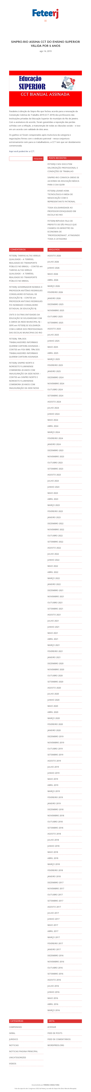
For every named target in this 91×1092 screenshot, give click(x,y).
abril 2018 (52, 858)
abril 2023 (52, 499)
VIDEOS (12, 1063)
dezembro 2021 (55, 590)
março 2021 (53, 645)
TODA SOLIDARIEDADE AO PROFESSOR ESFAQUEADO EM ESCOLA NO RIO (61, 211)
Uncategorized (17, 1057)
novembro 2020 (55, 669)
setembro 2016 (55, 973)
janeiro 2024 (54, 444)
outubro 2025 (55, 316)
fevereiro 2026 (55, 292)
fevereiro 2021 (55, 651)
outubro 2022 (55, 535)
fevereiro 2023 (55, 511)
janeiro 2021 (54, 657)
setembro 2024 (55, 395)
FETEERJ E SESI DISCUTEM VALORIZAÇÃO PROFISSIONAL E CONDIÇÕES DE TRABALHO (62, 168)
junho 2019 (53, 773)
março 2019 (53, 791)
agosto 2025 (54, 328)
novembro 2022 (55, 529)
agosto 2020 (54, 687)
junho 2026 (53, 268)
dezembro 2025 (55, 304)
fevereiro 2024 (55, 438)
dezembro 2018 (55, 809)
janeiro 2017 (54, 949)
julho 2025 (53, 334)
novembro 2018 (55, 815)
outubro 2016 (55, 967)
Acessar (51, 1027)
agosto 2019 (54, 760)
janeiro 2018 (54, 876)
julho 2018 (53, 839)
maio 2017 (52, 925)
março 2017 (53, 937)
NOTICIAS (14, 1045)
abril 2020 (52, 712)
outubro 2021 (55, 602)
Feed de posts (54, 1033)
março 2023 (53, 505)
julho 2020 (53, 693)
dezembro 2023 (55, 450)
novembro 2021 (55, 596)
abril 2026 (52, 280)
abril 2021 (52, 639)
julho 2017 (53, 913)
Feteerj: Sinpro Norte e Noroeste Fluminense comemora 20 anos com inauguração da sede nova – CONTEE (25, 370)
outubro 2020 (55, 675)
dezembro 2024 (55, 377)
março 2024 (53, 432)
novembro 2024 (55, 383)
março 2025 (53, 359)
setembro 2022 (55, 541)
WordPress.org (55, 1045)
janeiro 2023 (54, 517)
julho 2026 (53, 261)
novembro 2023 (55, 456)
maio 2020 (52, 706)
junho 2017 (53, 919)
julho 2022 (53, 554)
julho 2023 (53, 480)
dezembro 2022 (55, 523)
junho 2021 (53, 627)
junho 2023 (53, 487)
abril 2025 (52, 353)
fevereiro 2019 (55, 797)
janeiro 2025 (54, 371)
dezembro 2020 (55, 663)
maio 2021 (52, 633)
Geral (12, 1033)
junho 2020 (53, 700)
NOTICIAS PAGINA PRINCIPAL (23, 1051)
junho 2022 (53, 560)
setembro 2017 (55, 900)
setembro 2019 (55, 754)
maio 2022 (52, 566)
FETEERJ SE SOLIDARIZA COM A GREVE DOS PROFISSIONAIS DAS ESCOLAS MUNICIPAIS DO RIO (26, 329)
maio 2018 (52, 852)
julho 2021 (53, 620)
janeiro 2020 (54, 730)
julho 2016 (53, 986)
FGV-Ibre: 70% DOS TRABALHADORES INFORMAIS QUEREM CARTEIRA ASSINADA (24, 353)
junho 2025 (53, 340)
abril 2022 (52, 572)
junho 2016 (53, 992)
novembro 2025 (55, 310)
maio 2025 (52, 347)
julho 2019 (53, 767)
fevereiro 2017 (55, 943)
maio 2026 (52, 274)
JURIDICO (13, 1039)
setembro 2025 (55, 322)
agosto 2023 (54, 474)
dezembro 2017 (55, 882)
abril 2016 (52, 1004)
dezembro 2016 (55, 955)
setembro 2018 (55, 827)
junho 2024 (53, 414)
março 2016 (53, 1010)
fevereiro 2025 (55, 365)
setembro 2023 (55, 468)
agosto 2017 (54, 906)
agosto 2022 (54, 547)
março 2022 (53, 578)
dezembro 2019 (55, 736)
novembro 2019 (55, 742)
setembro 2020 (55, 681)
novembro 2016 (55, 961)
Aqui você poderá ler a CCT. (22, 151)
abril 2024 (52, 426)
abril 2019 (52, 785)
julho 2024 (53, 407)
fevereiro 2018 (55, 870)
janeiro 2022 (54, 584)
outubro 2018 (55, 821)
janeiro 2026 (54, 298)
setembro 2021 (55, 608)
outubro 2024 (55, 389)
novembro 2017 (55, 888)
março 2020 (53, 718)
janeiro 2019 (54, 803)
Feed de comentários (59, 1039)
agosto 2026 (54, 255)
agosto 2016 (54, 979)
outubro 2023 (55, 462)
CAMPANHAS (15, 1027)
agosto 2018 (54, 833)
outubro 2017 (55, 894)
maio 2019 (52, 779)
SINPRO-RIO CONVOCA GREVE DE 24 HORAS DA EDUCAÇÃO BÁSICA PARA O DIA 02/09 (63, 181)
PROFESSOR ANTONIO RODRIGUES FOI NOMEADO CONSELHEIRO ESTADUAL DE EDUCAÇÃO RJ (26, 305)
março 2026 (53, 286)
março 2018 (53, 864)
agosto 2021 (54, 614)
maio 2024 (52, 420)
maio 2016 (52, 998)
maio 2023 (52, 493)
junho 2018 (53, 846)
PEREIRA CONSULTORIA (51, 1085)
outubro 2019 (55, 748)
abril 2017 (52, 931)
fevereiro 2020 (55, 724)
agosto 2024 (54, 401)
